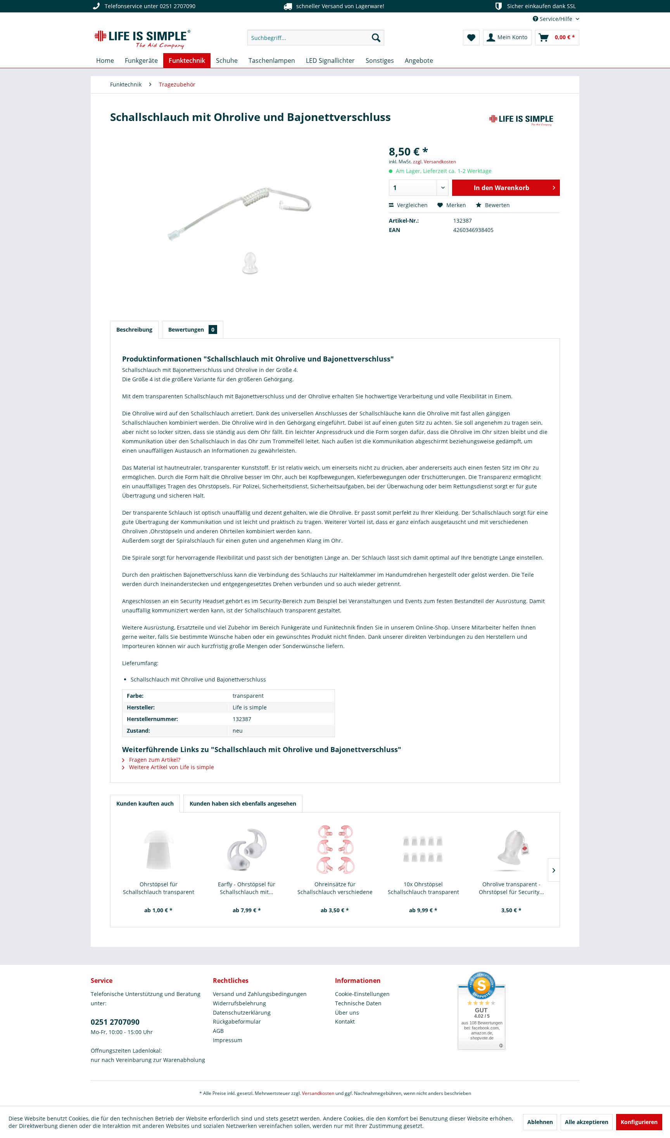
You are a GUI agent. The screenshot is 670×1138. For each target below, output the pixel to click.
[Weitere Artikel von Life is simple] (521, 124)
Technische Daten (358, 1003)
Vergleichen (411, 205)
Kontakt (345, 1021)
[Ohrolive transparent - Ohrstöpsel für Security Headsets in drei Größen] (511, 849)
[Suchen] (376, 37)
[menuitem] (315, 37)
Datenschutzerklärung (242, 1012)
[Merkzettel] (471, 37)
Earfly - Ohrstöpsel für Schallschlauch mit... (246, 888)
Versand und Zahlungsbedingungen (260, 994)
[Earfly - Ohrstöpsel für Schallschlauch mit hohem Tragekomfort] (247, 849)
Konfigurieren (639, 1122)
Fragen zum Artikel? (154, 759)
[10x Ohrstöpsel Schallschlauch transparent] (423, 849)
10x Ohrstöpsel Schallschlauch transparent (423, 888)
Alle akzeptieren (586, 1122)
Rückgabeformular (237, 1021)
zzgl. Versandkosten (434, 161)
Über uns (347, 1012)
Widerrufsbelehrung (239, 1003)
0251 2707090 (115, 1022)
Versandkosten (318, 1093)
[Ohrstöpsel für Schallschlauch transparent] (158, 849)
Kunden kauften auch (145, 803)
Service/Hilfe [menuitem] (556, 18)
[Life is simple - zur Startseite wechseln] (142, 39)
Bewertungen (191, 329)
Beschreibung (134, 329)
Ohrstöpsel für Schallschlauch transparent (158, 888)
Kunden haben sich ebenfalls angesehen (243, 803)
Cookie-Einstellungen (362, 994)
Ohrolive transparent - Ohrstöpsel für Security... (511, 888)
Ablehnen (540, 1122)
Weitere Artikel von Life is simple (171, 767)
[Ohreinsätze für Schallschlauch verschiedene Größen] (335, 849)
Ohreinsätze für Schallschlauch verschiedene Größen (335, 888)
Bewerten (497, 205)
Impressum (227, 1040)
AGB (218, 1030)
